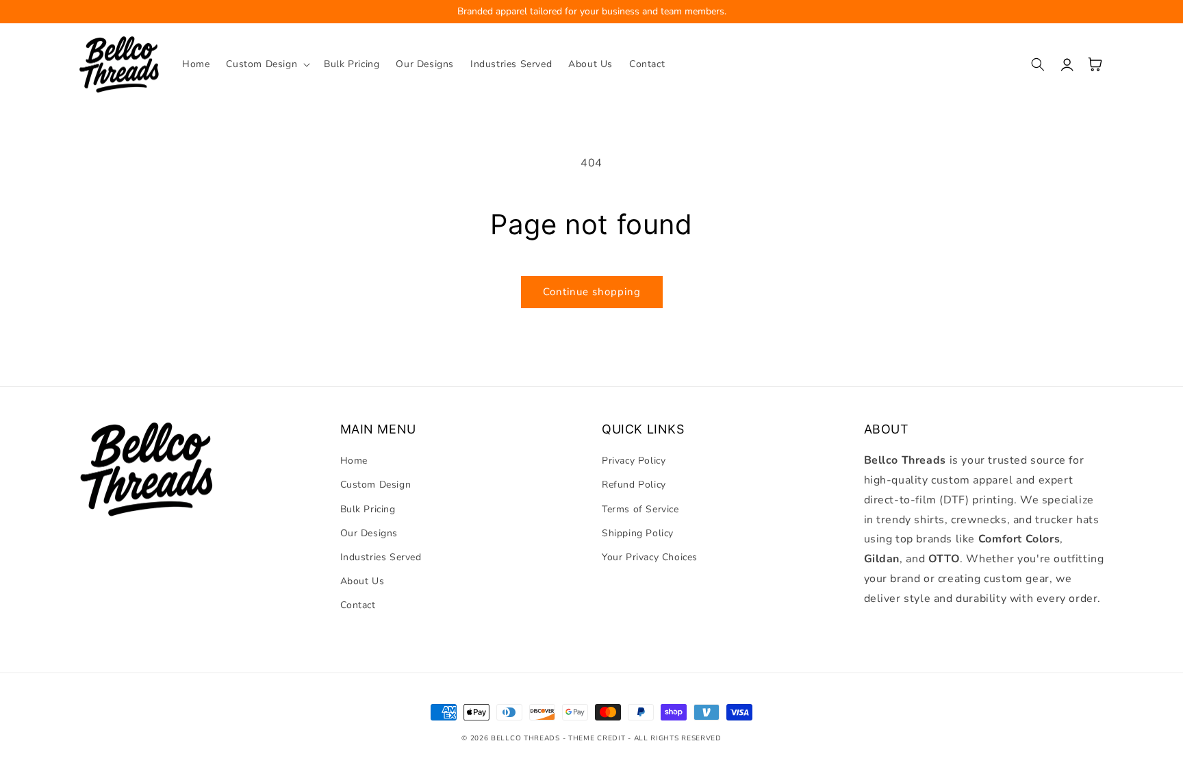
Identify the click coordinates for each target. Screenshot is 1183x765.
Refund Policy (634, 484)
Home (354, 460)
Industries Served (381, 557)
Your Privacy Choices (650, 557)
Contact (358, 605)
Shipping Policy (638, 533)
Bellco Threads (525, 738)
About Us (362, 581)
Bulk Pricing (368, 509)
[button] (267, 64)
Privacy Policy (633, 460)
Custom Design (375, 484)
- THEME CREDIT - (598, 738)
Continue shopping (592, 292)
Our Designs (369, 533)
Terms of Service (640, 509)
